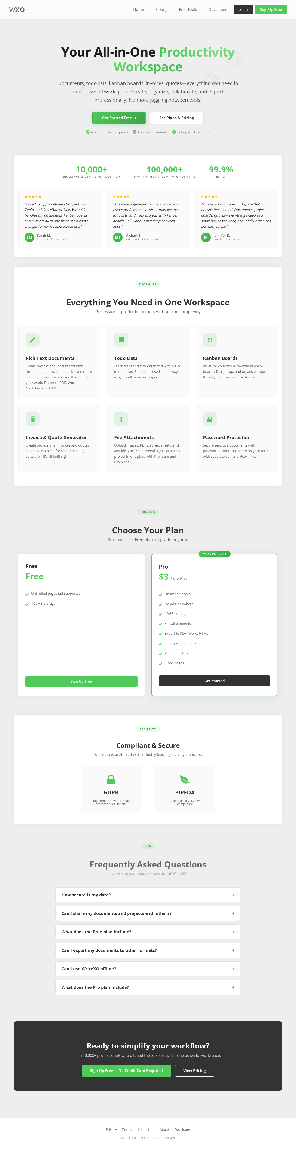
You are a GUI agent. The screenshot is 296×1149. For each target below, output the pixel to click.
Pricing (161, 9)
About (164, 1129)
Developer (218, 9)
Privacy (111, 1129)
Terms (127, 1129)
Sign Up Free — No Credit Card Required (126, 1070)
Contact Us (146, 1129)
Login (243, 9)
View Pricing (194, 1070)
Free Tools (188, 9)
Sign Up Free (271, 9)
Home (138, 9)
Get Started (214, 681)
